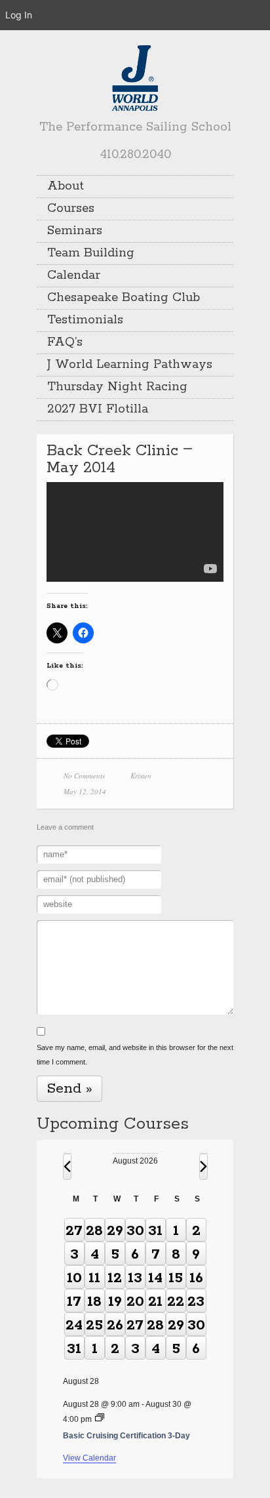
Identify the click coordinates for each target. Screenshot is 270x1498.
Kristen (140, 775)
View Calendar (89, 1458)
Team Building (90, 253)
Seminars (74, 231)
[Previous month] (67, 1167)
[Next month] (203, 1167)
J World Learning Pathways (129, 365)
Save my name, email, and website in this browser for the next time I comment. (135, 1054)
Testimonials (85, 320)
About (65, 186)
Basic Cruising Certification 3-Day (126, 1435)
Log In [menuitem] (18, 14)
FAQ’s (65, 342)
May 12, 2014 (85, 791)
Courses (70, 208)
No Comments (84, 775)
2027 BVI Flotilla (97, 409)
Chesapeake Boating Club (123, 298)
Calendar (73, 275)
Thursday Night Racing (117, 387)
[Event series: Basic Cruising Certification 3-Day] (99, 1418)
